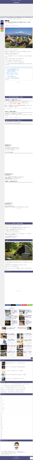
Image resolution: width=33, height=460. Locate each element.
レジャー (6, 20)
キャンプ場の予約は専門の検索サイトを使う (12, 69)
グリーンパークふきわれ (10, 75)
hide (10, 67)
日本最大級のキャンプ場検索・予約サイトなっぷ (13, 70)
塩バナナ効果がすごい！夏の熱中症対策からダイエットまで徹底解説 (14, 370)
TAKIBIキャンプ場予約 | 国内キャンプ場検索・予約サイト (13, 117)
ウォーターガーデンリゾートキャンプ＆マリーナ (13, 74)
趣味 (8, 20)
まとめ (7, 79)
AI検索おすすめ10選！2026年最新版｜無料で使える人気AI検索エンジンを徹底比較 (15, 374)
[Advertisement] (16, 10)
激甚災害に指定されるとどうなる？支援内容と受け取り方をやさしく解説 (14, 378)
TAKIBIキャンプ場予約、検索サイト (11, 71)
